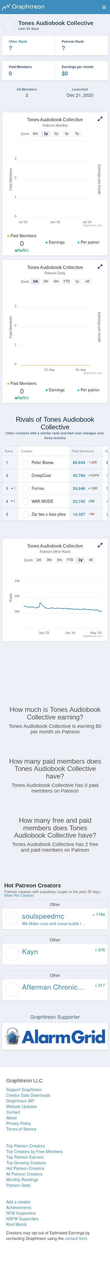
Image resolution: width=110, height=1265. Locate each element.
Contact (13, 1112)
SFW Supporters (21, 1213)
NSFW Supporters (22, 1218)
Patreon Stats (18, 1185)
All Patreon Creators (24, 1174)
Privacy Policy (18, 1123)
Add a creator (18, 1202)
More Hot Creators (19, 895)
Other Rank (18, 41)
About (11, 1117)
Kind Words (16, 1224)
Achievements (18, 1207)
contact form (76, 1238)
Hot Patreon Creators (25, 1168)
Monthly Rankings (22, 1179)
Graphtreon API (20, 1100)
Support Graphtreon (24, 1089)
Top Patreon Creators (25, 1146)
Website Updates (21, 1106)
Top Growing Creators (26, 1162)
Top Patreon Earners (24, 1157)
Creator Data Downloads (28, 1095)
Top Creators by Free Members (34, 1151)
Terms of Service (21, 1129)
